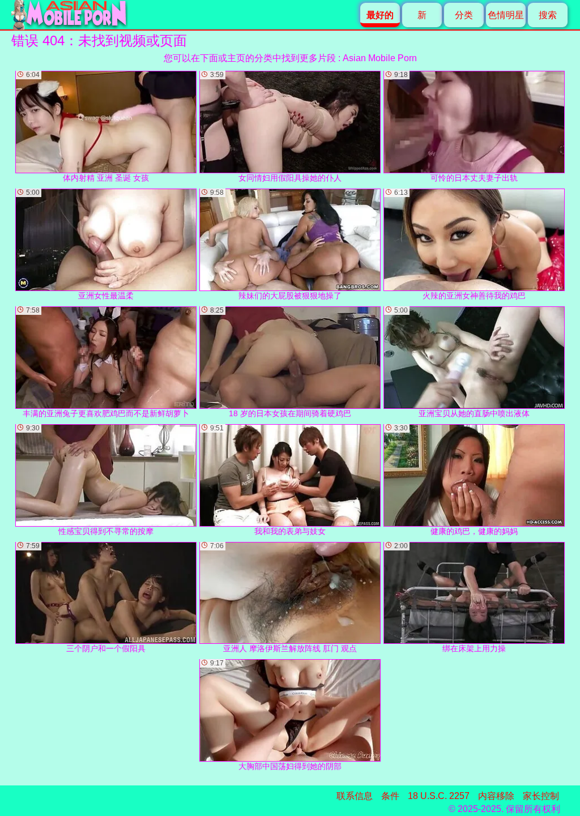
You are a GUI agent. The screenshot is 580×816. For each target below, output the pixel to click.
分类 (464, 15)
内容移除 (496, 796)
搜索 (548, 15)
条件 (390, 796)
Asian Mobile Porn (380, 58)
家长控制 (541, 796)
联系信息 (354, 796)
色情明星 (506, 15)
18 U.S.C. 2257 (439, 796)
